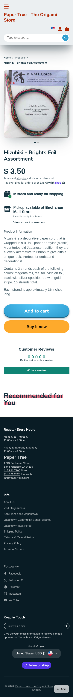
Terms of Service (14, 549)
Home (7, 57)
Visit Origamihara (14, 508)
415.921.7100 (12, 470)
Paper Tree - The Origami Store (34, 686)
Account (60, 29)
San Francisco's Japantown (21, 513)
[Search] (65, 38)
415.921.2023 (12, 474)
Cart (67, 29)
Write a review (36, 370)
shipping (22, 178)
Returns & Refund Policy (19, 537)
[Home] (36, 18)
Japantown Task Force (17, 525)
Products (20, 57)
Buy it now (37, 326)
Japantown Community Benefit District (27, 519)
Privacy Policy (12, 543)
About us (9, 502)
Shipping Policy (13, 531)
